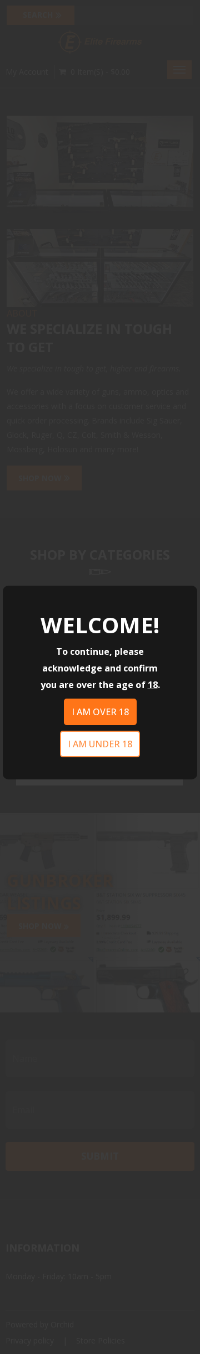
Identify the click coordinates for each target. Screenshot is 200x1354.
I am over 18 (100, 712)
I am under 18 (100, 744)
